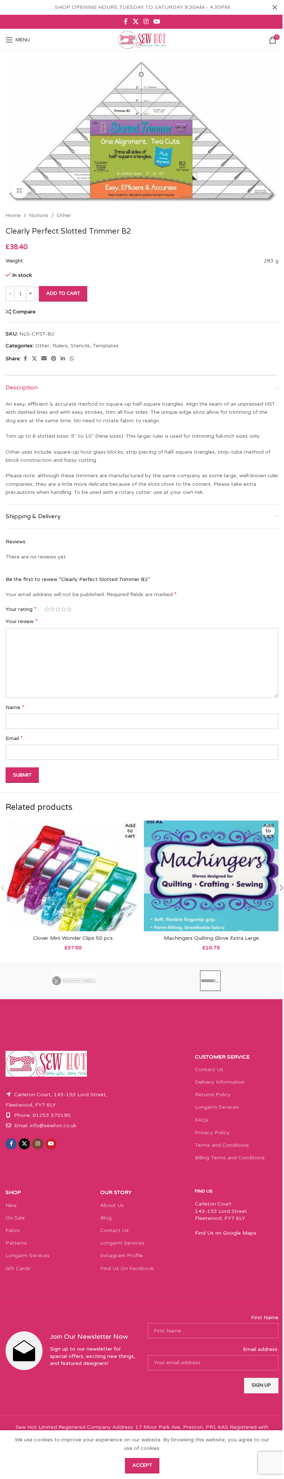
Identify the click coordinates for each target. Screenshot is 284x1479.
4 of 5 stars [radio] (63, 609)
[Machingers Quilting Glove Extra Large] (211, 876)
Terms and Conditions (222, 1145)
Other (64, 215)
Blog (106, 1218)
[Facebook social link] (125, 21)
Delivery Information (220, 1082)
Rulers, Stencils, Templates (86, 346)
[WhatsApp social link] (71, 359)
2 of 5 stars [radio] (52, 609)
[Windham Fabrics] (74, 980)
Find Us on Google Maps (225, 1233)
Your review (22, 621)
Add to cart (63, 293)
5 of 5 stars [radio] (69, 609)
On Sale (15, 1218)
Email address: (260, 1349)
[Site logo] (142, 40)
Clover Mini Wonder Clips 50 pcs (73, 938)
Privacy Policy (212, 1132)
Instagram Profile (121, 1255)
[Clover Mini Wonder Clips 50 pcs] (73, 876)
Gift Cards (18, 1268)
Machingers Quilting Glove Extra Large (211, 938)
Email (14, 738)
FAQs (202, 1120)
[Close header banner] (275, 7)
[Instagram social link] (146, 21)
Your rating (21, 609)
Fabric (13, 1230)
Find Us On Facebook (127, 1268)
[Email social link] (44, 359)
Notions (38, 215)
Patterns (16, 1243)
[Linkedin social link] (62, 359)
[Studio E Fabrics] (210, 980)
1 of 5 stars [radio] (47, 609)
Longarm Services (217, 1107)
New (11, 1205)
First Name (264, 1317)
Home (13, 215)
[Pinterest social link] (53, 359)
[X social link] (135, 21)
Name (15, 707)
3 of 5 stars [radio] (58, 609)
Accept (142, 1465)
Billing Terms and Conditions (230, 1158)
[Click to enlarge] (19, 190)
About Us (112, 1205)
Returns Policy (213, 1094)
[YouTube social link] (157, 21)
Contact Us (209, 1069)
